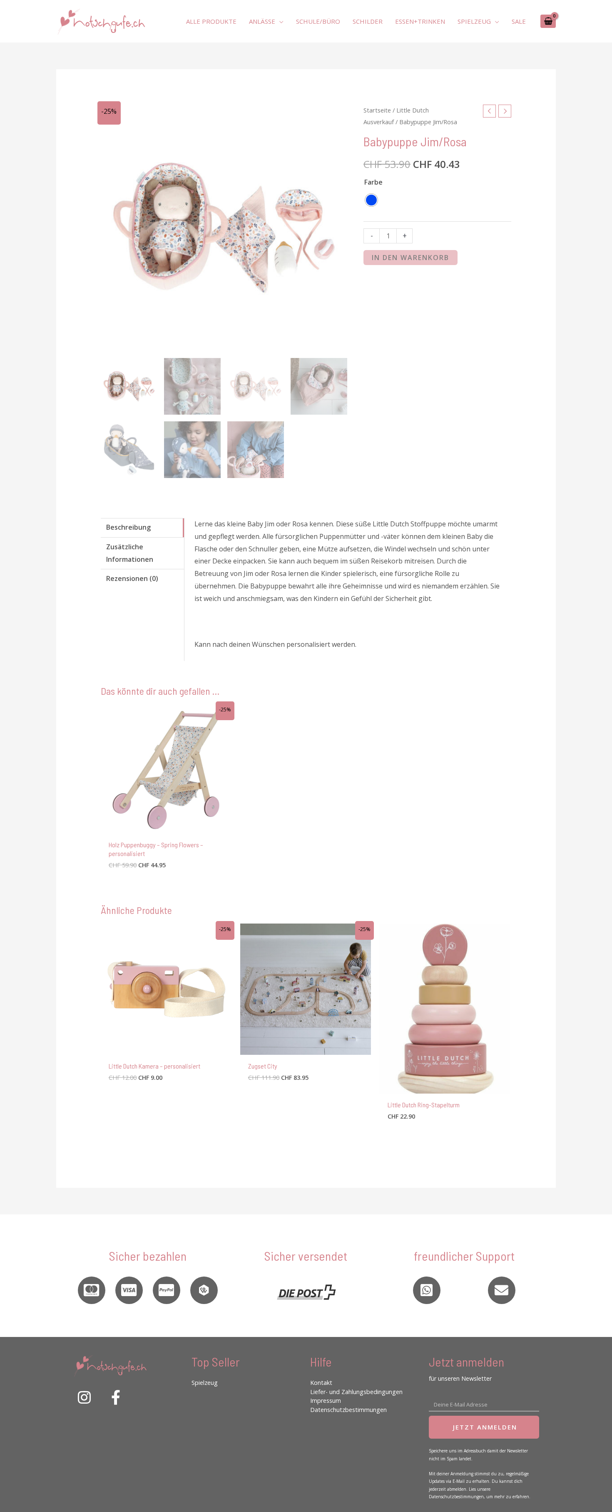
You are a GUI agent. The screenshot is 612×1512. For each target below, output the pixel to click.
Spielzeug (205, 1383)
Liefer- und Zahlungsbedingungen (356, 1392)
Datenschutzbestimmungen (348, 1410)
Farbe (373, 182)
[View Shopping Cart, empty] (548, 21)
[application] (279, 21)
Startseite (377, 110)
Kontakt (321, 1383)
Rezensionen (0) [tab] (132, 578)
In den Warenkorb (410, 257)
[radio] (371, 200)
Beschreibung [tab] (128, 527)
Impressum (325, 1400)
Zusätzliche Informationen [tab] (129, 553)
